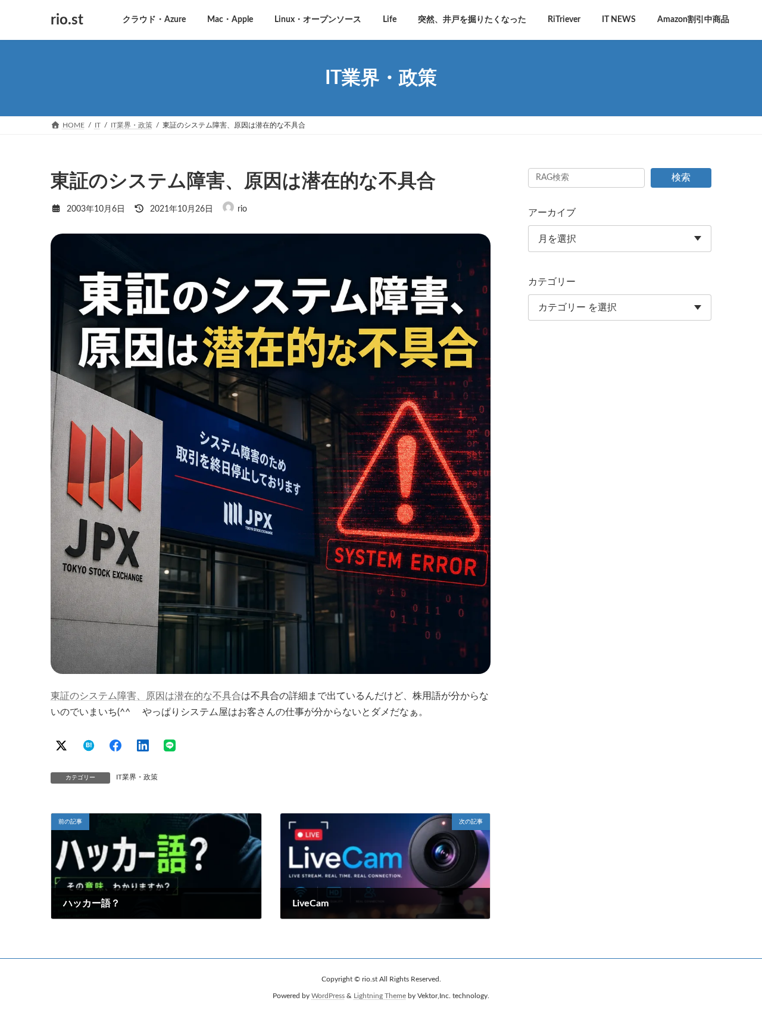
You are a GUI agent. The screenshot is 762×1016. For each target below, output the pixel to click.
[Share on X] (61, 745)
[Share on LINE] (169, 745)
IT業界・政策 (137, 777)
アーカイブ (552, 213)
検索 (681, 177)
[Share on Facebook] (115, 745)
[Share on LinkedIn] (143, 745)
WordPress (328, 995)
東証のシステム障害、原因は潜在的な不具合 (146, 696)
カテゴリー (552, 282)
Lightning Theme (380, 995)
